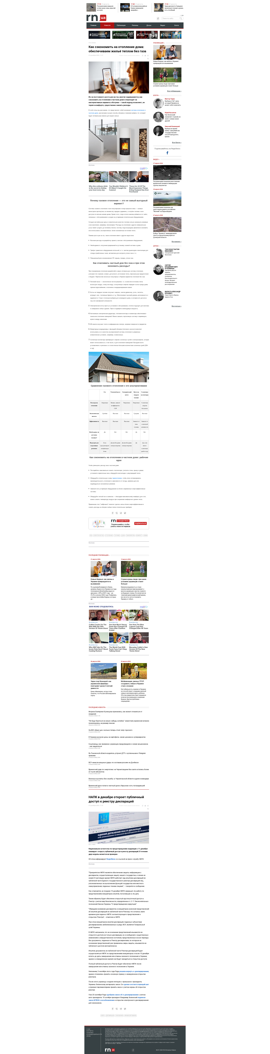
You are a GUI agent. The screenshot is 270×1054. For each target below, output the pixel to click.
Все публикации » (174, 91)
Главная (93, 25)
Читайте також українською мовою (129, 55)
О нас (88, 1029)
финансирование (130, 1015)
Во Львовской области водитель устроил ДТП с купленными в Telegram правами (117, 754)
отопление (108, 535)
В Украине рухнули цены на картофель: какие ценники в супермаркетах (117, 737)
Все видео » (176, 242)
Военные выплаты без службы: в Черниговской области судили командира (119, 779)
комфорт (139, 535)
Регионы (135, 25)
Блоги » (156, 95)
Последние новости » (97, 707)
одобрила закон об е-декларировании (122, 995)
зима (145, 535)
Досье (148, 25)
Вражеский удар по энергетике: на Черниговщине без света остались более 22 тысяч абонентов (119, 770)
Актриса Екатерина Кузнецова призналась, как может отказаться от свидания (115, 713)
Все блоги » (176, 143)
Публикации (121, 25)
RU (183, 15)
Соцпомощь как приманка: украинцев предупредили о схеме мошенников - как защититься (118, 745)
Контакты (89, 1031)
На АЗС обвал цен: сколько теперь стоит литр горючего (110, 730)
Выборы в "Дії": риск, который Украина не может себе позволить (173, 103)
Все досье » (176, 306)
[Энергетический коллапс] (99, 38)
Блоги (176, 25)
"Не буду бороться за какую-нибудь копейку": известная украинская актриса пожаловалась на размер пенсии (119, 722)
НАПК (102, 1015)
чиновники (119, 1015)
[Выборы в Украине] (170, 38)
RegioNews (111, 859)
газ (91, 535)
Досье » (156, 246)
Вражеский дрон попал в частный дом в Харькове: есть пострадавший (117, 786)
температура (130, 535)
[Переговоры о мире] (147, 38)
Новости (107, 25)
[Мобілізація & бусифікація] (123, 38)
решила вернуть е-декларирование (134, 971)
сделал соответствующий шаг (136, 984)
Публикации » (159, 43)
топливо (117, 535)
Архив (88, 1036)
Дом (123, 535)
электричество (99, 535)
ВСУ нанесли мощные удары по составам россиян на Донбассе (114, 763)
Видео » (156, 159)
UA (180, 15)
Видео (162, 25)
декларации (110, 1015)
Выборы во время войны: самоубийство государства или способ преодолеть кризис (172, 132)
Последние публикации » (99, 555)
